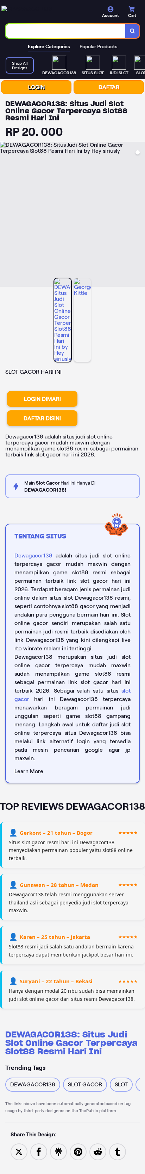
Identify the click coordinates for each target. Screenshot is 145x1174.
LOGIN (36, 87)
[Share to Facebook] (38, 1151)
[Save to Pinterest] (78, 1151)
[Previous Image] (5, 215)
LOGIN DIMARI (42, 399)
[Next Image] (139, 215)
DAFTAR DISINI (42, 418)
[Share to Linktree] (58, 1151)
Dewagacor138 (33, 555)
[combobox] (66, 31)
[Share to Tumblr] (117, 1151)
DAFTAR (109, 87)
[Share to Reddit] (97, 1151)
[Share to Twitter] (19, 1151)
